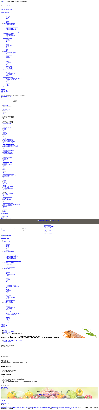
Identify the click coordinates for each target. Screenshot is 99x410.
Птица (7, 46)
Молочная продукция (8, 77)
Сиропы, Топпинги (10, 73)
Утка (7, 49)
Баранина (8, 39)
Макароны (8, 57)
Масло (7, 58)
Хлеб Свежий (9, 68)
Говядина (8, 40)
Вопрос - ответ (4, 90)
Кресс (7, 22)
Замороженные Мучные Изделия (13, 32)
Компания (3, 2)
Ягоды (7, 18)
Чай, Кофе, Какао (10, 75)
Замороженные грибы (11, 28)
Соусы (7, 63)
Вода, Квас (8, 70)
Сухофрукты (9, 66)
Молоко (7, 80)
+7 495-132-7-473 (4, 92)
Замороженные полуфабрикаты (13, 30)
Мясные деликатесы (10, 45)
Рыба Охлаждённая (10, 35)
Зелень (7, 19)
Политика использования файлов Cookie (43, 407)
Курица (7, 44)
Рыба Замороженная (10, 36)
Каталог (5, 330)
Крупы (7, 56)
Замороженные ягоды (11, 24)
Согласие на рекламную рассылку (61, 407)
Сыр (7, 84)
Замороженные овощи (11, 25)
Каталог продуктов (5, 12)
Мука (7, 60)
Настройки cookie (73, 407)
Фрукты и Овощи (7, 14)
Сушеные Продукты (10, 67)
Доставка (3, 89)
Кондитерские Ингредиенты (12, 53)
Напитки (8, 72)
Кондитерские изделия (11, 52)
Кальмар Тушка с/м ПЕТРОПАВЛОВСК (12, 340)
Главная (5, 329)
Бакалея (5, 51)
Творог (7, 85)
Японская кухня (7, 86)
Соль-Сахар (8, 62)
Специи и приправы (10, 64)
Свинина (8, 47)
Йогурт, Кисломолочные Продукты (14, 78)
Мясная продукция (7, 38)
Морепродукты (9, 34)
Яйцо (7, 50)
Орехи (7, 61)
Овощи (7, 17)
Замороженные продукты (9, 23)
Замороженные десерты (11, 29)
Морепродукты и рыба (8, 33)
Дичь (7, 41)
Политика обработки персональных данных (11, 407)
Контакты (3, 4)
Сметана (8, 83)
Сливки (7, 81)
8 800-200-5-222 (4, 91)
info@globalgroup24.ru (67, 408)
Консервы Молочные (11, 79)
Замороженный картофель (12, 27)
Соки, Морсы (9, 74)
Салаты (7, 21)
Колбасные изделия (10, 42)
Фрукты (8, 16)
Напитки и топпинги (8, 69)
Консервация (9, 55)
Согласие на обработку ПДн (27, 407)
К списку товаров (7, 341)
